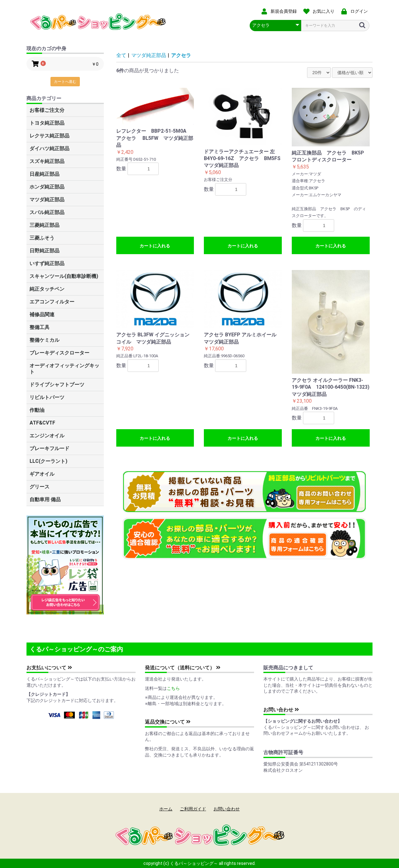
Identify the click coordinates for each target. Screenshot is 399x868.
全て (121, 55)
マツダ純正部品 (47, 199)
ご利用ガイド (193, 808)
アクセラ (181, 55)
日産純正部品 (45, 174)
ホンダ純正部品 (47, 187)
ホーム (165, 808)
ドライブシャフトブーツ (57, 384)
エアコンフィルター (52, 302)
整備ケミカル (45, 340)
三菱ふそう (42, 238)
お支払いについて (47, 668)
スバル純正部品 (47, 212)
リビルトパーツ (47, 397)
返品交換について (165, 722)
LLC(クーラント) (48, 461)
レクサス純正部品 (50, 136)
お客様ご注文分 (47, 110)
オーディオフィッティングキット (64, 369)
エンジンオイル (47, 436)
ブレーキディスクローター (59, 353)
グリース (40, 487)
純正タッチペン (47, 289)
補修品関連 (42, 314)
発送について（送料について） (180, 668)
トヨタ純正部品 (47, 123)
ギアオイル (42, 474)
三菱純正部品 (45, 225)
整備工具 (40, 327)
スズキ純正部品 (47, 161)
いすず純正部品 (47, 263)
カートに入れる (155, 245)
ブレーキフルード (50, 448)
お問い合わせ (279, 710)
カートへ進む (65, 81)
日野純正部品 (45, 251)
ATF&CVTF (42, 423)
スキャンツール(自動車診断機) (64, 276)
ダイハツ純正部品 (50, 148)
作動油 (37, 410)
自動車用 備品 (45, 499)
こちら (173, 688)
